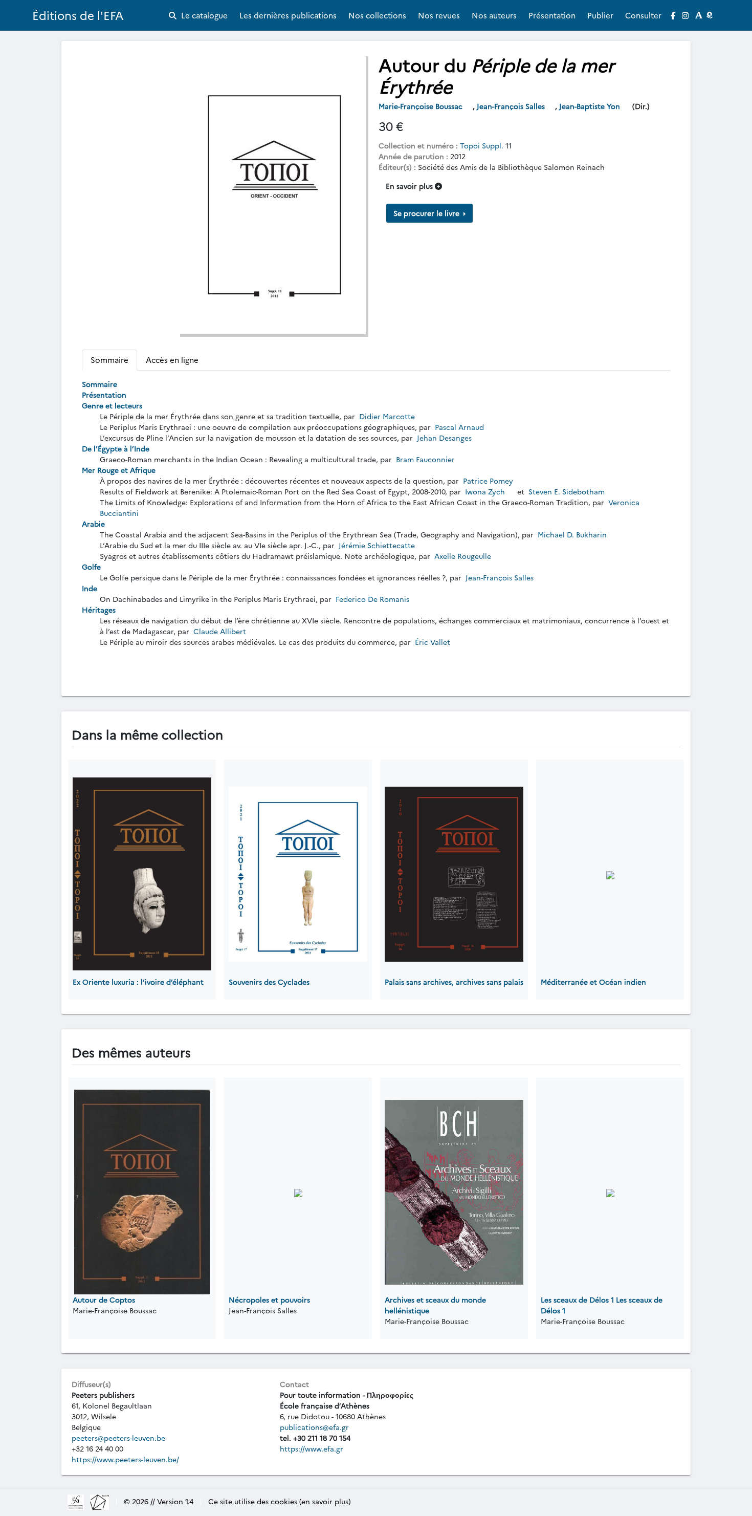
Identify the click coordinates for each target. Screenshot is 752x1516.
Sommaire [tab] (109, 359)
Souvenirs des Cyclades (269, 982)
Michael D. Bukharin (571, 534)
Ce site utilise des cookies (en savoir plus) (279, 1501)
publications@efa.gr (314, 1427)
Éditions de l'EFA (78, 15)
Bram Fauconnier (424, 459)
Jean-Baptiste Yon (590, 106)
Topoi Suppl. (481, 145)
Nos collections (377, 15)
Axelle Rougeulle (461, 556)
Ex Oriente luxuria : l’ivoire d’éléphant (138, 982)
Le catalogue (203, 15)
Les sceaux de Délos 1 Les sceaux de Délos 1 (601, 1304)
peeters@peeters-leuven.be (118, 1438)
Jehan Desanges (444, 437)
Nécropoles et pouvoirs (269, 1299)
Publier (600, 15)
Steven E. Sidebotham (566, 491)
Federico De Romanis (372, 599)
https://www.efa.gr (311, 1448)
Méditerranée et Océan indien (593, 982)
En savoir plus (410, 186)
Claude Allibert (219, 631)
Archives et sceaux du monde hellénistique (435, 1304)
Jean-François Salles (512, 106)
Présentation (552, 15)
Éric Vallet (432, 642)
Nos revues (439, 15)
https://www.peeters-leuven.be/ (125, 1459)
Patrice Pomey (488, 480)
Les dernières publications (288, 15)
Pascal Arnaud (459, 427)
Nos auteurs (494, 15)
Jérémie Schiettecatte (377, 545)
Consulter (643, 15)
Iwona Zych (485, 491)
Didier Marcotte (387, 416)
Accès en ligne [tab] (172, 359)
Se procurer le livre (427, 213)
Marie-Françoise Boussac (422, 106)
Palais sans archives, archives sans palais (454, 982)
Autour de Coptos (104, 1299)
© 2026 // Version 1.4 (158, 1501)
